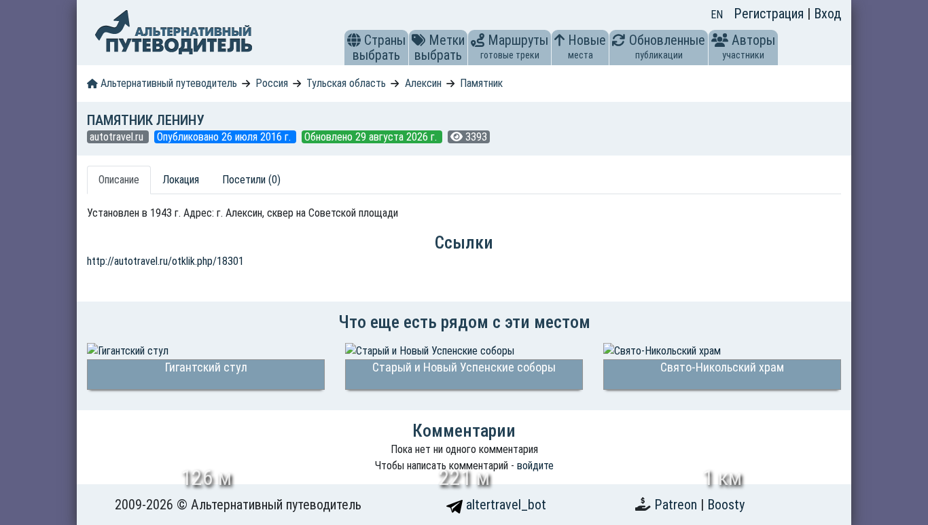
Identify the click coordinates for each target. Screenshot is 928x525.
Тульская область (346, 83)
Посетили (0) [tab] (251, 179)
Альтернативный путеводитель (167, 83)
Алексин (423, 83)
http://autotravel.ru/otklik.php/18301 (165, 261)
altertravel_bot (504, 504)
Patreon (677, 504)
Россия (271, 83)
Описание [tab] (119, 179)
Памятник (481, 83)
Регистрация (770, 13)
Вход (827, 13)
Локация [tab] (180, 179)
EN (717, 14)
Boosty (726, 504)
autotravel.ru (118, 136)
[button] (354, 40)
